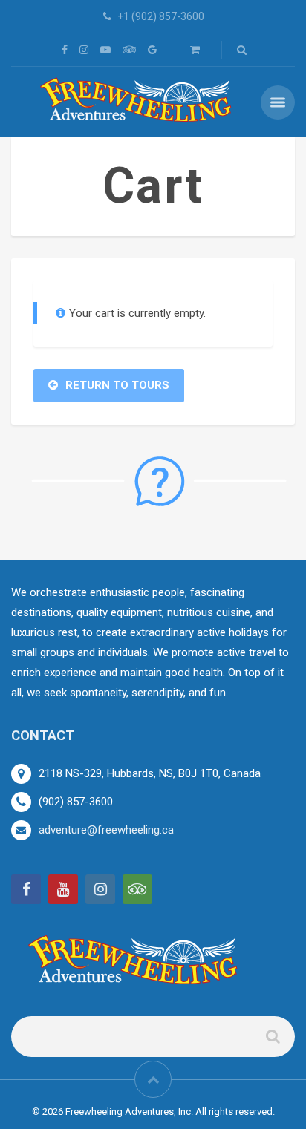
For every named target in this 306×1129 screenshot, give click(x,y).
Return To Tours (117, 385)
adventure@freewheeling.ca (106, 830)
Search (272, 1042)
